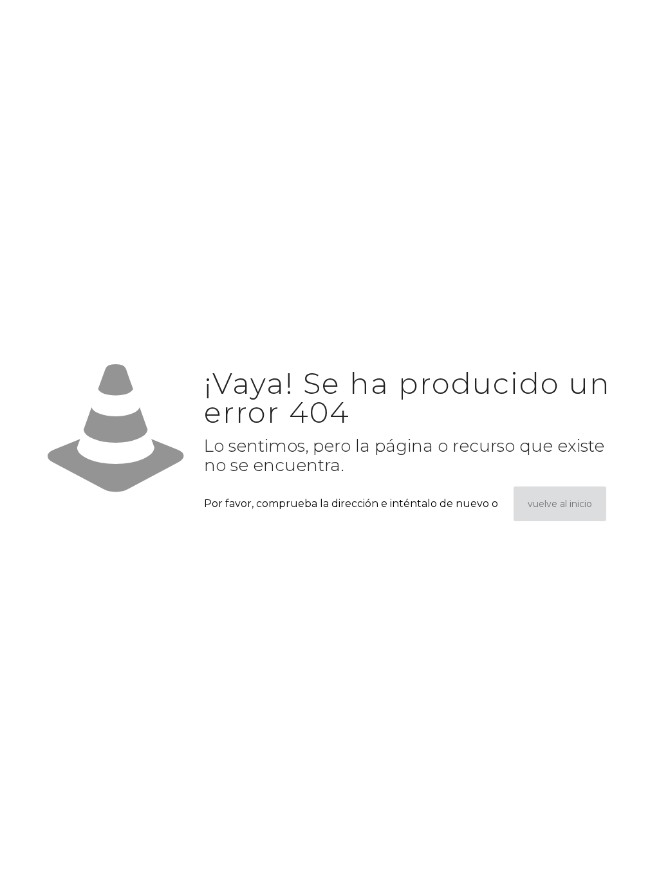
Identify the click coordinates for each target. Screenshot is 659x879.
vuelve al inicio (560, 504)
